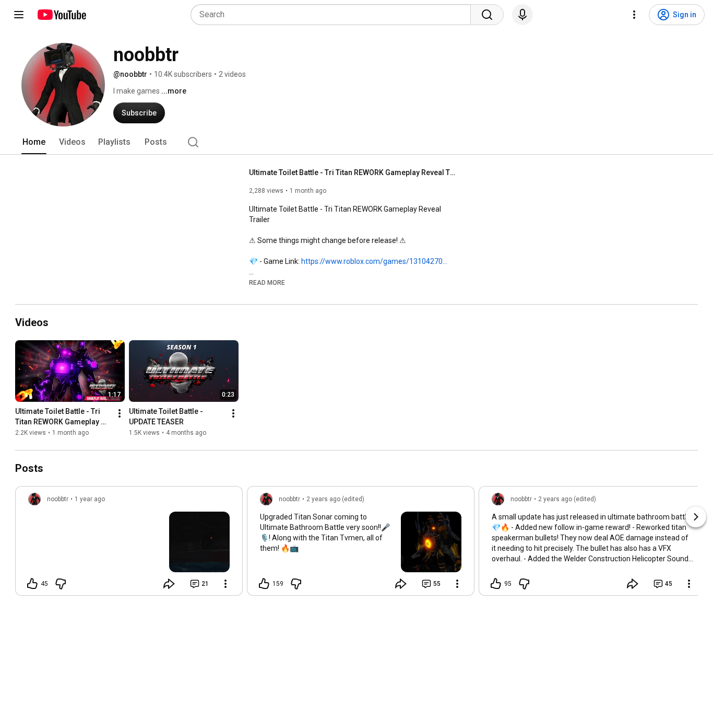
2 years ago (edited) (335, 499)
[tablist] (356, 142)
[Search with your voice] (522, 14)
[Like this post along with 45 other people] (32, 583)
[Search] (487, 14)
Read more (267, 282)
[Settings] (634, 14)
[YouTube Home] (61, 14)
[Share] (169, 583)
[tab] (33, 142)
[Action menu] (225, 583)
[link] (129, 544)
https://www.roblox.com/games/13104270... (374, 261)
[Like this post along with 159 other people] (264, 583)
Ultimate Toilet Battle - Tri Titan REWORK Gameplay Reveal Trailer (353, 172)
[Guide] (19, 14)
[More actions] (119, 413)
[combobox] (333, 14)
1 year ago (90, 499)
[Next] (695, 516)
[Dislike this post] (60, 583)
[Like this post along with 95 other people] (496, 583)
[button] (267, 282)
